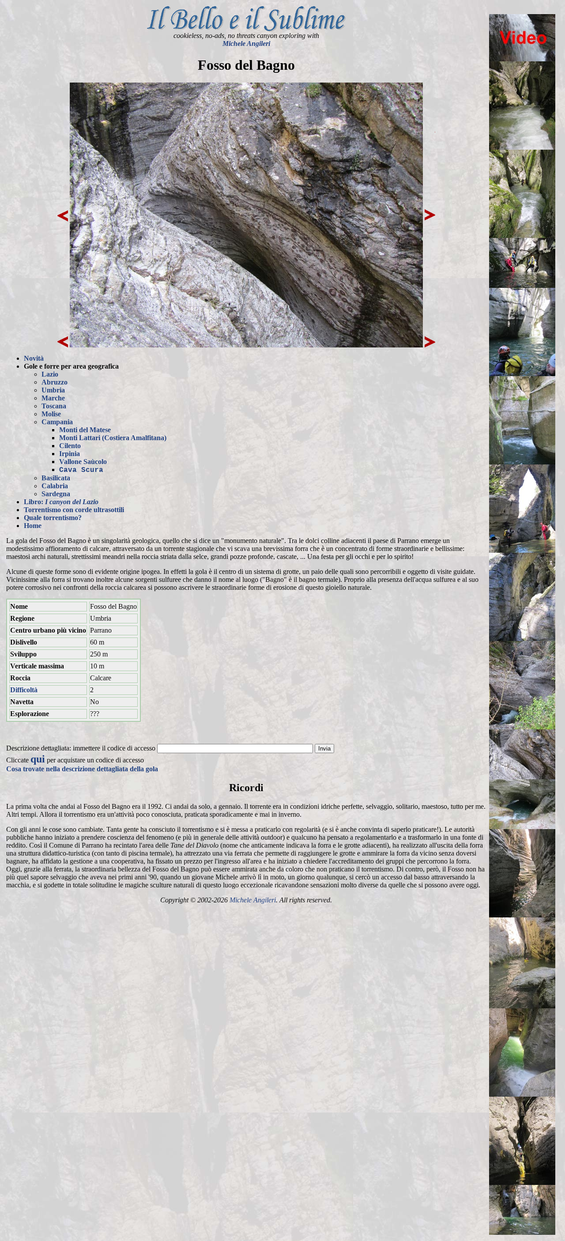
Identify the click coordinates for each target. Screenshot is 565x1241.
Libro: (61, 501)
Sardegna (55, 494)
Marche (53, 398)
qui (37, 759)
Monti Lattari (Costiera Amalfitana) (112, 437)
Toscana (53, 406)
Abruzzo (54, 382)
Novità (34, 358)
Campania (57, 422)
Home (32, 525)
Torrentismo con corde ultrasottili (74, 509)
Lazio (49, 374)
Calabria (54, 486)
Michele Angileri (246, 43)
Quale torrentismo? (53, 517)
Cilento (70, 445)
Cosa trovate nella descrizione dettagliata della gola (82, 769)
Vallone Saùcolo (83, 461)
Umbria (53, 390)
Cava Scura (81, 470)
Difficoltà (24, 690)
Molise (51, 414)
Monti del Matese (85, 430)
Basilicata (55, 478)
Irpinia (69, 453)
